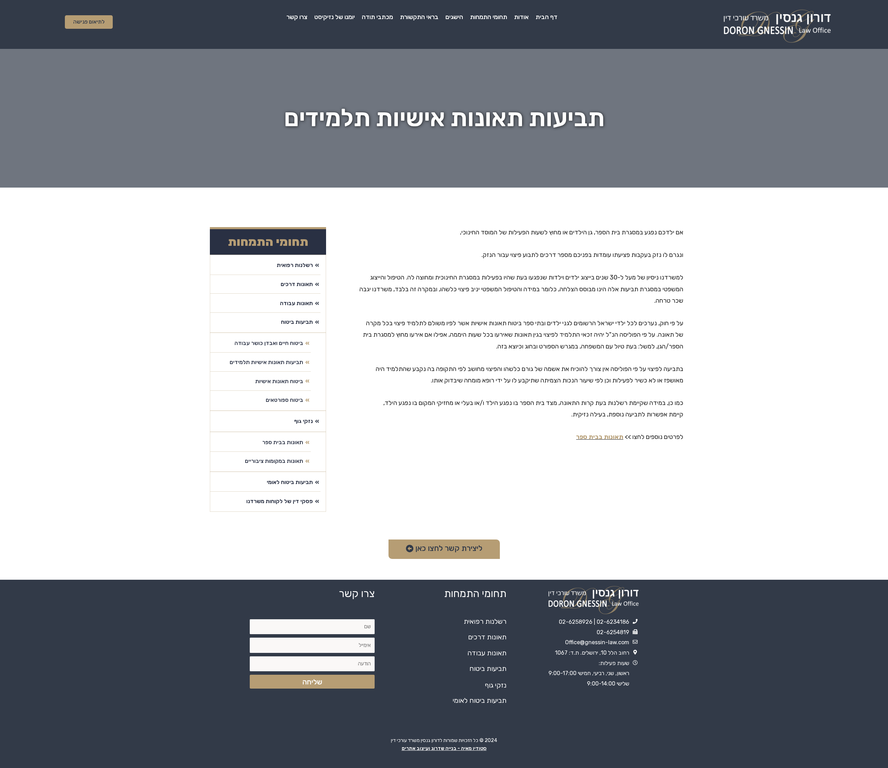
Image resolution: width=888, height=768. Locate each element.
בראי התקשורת (419, 17)
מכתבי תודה (377, 17)
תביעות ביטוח (487, 668)
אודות (521, 17)
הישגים (454, 17)
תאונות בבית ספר (599, 437)
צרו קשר (297, 17)
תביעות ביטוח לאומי (479, 700)
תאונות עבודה (486, 653)
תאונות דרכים (487, 637)
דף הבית (546, 17)
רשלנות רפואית (485, 621)
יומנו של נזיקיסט (334, 17)
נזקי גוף (495, 685)
